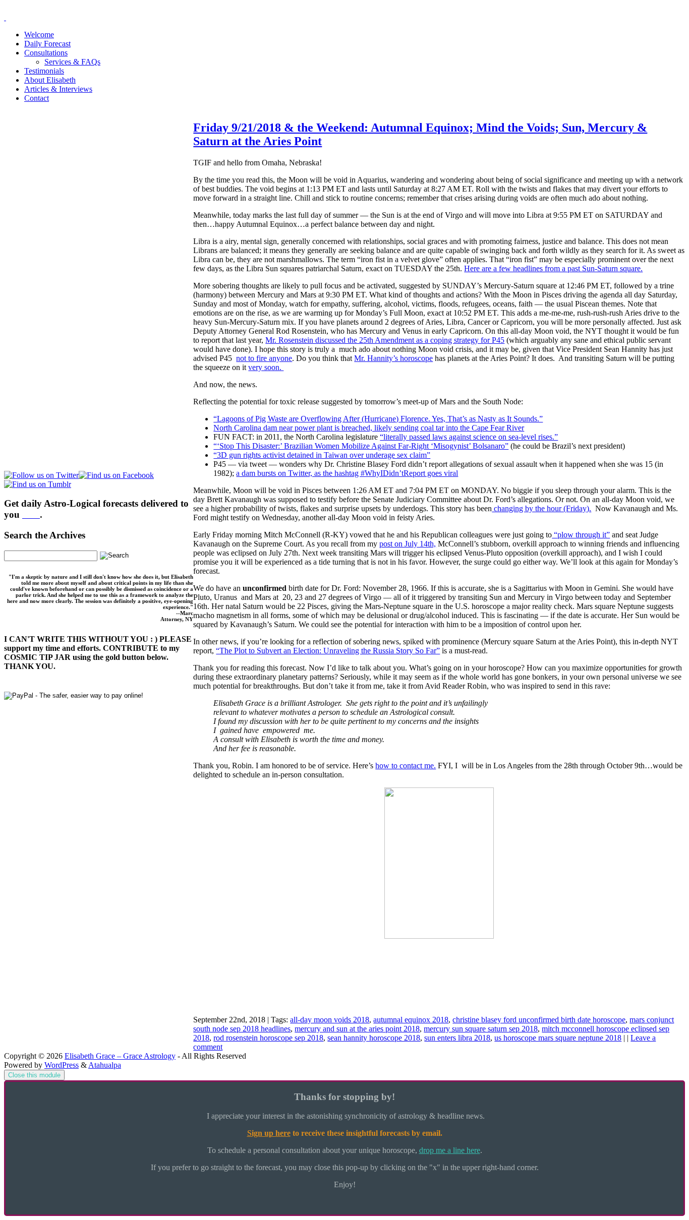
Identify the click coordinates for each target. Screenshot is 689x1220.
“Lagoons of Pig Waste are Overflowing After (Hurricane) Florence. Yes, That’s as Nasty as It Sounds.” (378, 418)
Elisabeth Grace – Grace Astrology (120, 1056)
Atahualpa (104, 1065)
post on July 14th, (407, 543)
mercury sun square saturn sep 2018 (481, 1028)
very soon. (265, 367)
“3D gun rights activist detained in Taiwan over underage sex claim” (321, 455)
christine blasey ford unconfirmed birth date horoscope (538, 1019)
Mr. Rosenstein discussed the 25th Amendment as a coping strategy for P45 (384, 340)
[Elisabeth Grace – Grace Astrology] (5, 17)
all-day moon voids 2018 (329, 1019)
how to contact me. (405, 765)
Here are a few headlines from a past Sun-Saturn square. (553, 268)
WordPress (61, 1065)
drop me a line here (449, 1150)
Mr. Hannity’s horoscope (393, 358)
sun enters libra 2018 (457, 1037)
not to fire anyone (264, 358)
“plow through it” (581, 534)
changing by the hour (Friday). (541, 508)
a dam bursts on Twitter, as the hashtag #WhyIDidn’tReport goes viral (347, 473)
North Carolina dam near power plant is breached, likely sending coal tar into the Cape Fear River (368, 427)
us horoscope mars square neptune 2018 (557, 1037)
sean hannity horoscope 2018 (373, 1037)
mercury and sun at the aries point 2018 (357, 1028)
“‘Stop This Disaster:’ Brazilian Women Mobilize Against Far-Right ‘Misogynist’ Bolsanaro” (360, 446)
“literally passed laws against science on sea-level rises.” (469, 437)
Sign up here (269, 1133)
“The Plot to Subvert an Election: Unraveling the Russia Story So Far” (328, 650)
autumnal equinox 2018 (410, 1019)
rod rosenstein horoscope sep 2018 (268, 1037)
